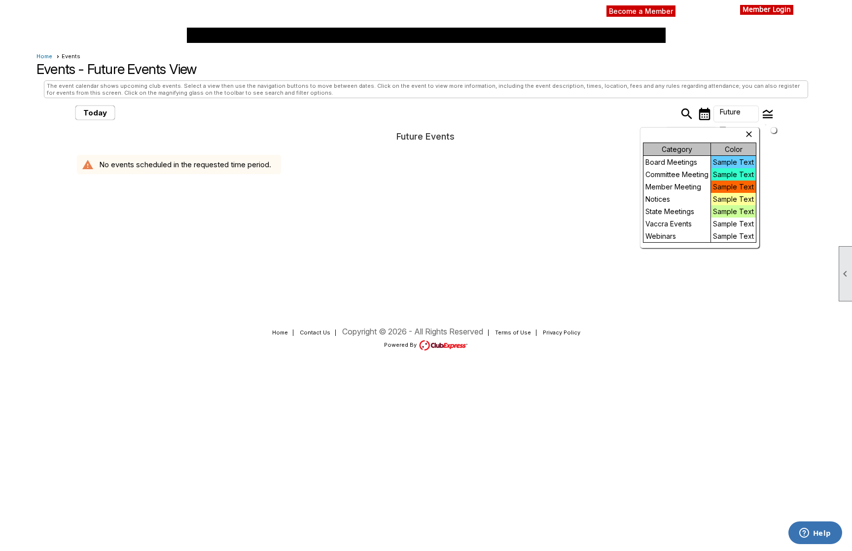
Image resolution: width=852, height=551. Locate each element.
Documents (473, 35)
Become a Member (641, 11)
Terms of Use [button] (513, 332)
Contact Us (315, 332)
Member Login (767, 10)
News (232, 35)
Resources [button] (365, 35)
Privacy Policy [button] (561, 332)
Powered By (401, 344)
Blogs (546, 35)
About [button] (577, 35)
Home (202, 35)
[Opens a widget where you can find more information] (815, 533)
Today (95, 112)
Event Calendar (312, 35)
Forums (265, 35)
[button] (736, 114)
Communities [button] (628, 35)
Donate (513, 35)
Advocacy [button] (418, 35)
